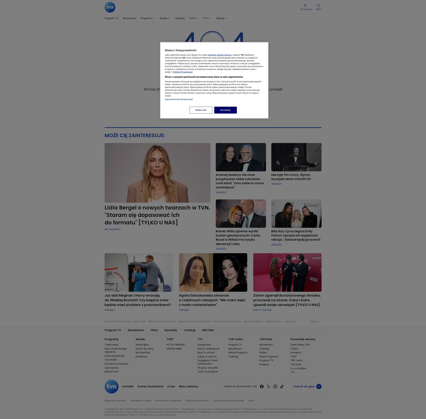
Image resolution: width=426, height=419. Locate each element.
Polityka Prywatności (182, 72)
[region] (214, 80)
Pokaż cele (201, 110)
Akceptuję (225, 110)
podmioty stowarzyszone (219, 55)
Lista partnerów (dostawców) (179, 99)
